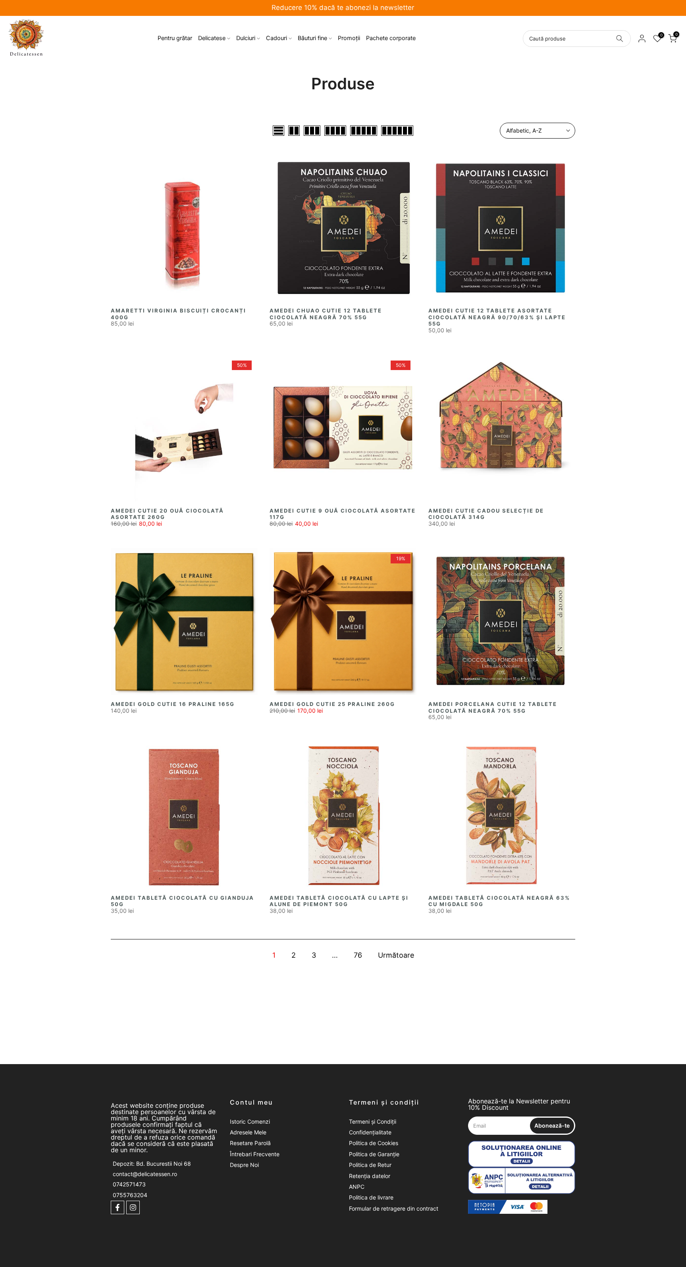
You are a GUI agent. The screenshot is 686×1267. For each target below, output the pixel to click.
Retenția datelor (369, 1176)
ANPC (356, 1186)
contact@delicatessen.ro (145, 1174)
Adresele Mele (248, 1132)
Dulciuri (245, 38)
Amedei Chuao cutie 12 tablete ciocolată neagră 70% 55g (326, 313)
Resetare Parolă (250, 1143)
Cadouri (276, 38)
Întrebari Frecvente (254, 1154)
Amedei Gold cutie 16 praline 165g (173, 704)
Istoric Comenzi (250, 1121)
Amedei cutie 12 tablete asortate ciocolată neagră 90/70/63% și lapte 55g (497, 317)
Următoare (396, 955)
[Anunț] (343, 8)
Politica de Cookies (373, 1143)
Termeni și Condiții (372, 1121)
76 (358, 955)
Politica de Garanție (374, 1154)
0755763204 (130, 1195)
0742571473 (129, 1184)
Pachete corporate (391, 38)
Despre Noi (244, 1164)
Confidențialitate (370, 1132)
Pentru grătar (175, 38)
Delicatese (211, 38)
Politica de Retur (370, 1164)
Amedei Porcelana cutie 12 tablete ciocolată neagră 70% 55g (492, 707)
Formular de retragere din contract (393, 1208)
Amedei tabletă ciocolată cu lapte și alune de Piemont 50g (339, 901)
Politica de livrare (371, 1197)
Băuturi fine (312, 38)
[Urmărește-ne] (117, 1207)
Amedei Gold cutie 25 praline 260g (332, 704)
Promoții (349, 38)
